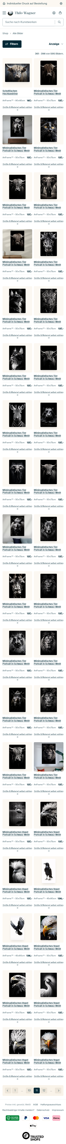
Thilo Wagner (25, 13)
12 (44, 1090)
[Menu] (4, 12)
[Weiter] (58, 1091)
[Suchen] (59, 22)
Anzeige (54, 44)
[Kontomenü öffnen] (54, 12)
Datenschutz (43, 1110)
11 (37, 1090)
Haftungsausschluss (50, 1104)
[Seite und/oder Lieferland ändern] (61, 3)
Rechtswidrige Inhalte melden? (18, 1110)
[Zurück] (8, 1091)
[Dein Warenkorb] (60, 13)
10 (29, 1090)
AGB (35, 1104)
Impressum (58, 1110)
